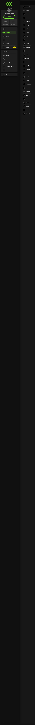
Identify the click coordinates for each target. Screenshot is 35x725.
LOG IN (9, 17)
